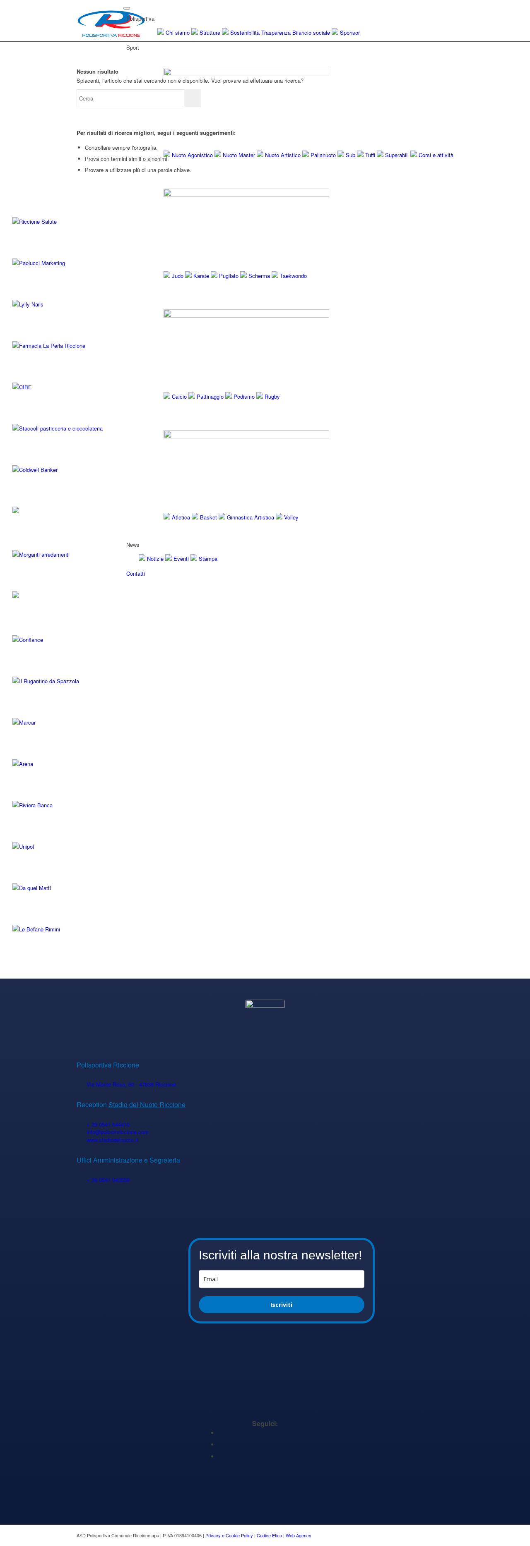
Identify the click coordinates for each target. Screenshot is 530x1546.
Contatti (135, 573)
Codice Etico (269, 1535)
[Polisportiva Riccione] (111, 20)
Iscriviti (281, 1305)
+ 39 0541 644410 (108, 1124)
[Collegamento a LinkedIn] (220, 1444)
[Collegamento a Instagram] (220, 1456)
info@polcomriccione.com (118, 1132)
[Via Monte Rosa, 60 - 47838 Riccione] (81, 1085)
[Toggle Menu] (126, 8)
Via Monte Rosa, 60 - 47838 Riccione (131, 1084)
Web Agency (298, 1535)
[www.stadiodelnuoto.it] (81, 1140)
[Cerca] (129, 586)
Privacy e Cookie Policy (229, 1535)
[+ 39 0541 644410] (81, 1125)
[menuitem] (289, 586)
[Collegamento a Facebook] (220, 1433)
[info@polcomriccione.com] (81, 1132)
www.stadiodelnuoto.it (112, 1140)
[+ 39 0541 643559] (81, 1180)
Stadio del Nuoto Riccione (147, 1104)
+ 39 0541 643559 (108, 1180)
